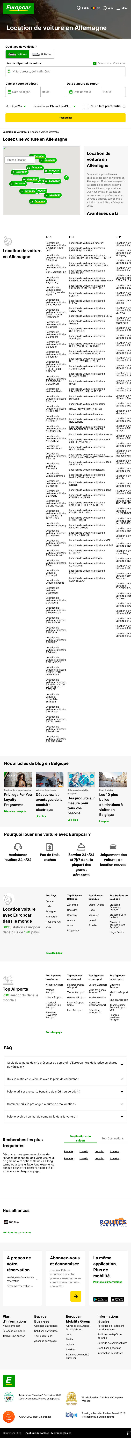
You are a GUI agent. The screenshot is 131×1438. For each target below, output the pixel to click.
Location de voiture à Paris (100, 1158)
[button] (66, 178)
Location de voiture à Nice (85, 1158)
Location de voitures (15, 131)
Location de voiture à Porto (70, 1158)
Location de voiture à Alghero (116, 1151)
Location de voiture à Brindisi (100, 1151)
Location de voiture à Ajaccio (116, 1158)
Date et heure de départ (21, 83)
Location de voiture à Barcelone (70, 1151)
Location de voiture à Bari (85, 1151)
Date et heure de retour (83, 83)
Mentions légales (61, 1432)
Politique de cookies (37, 1432)
